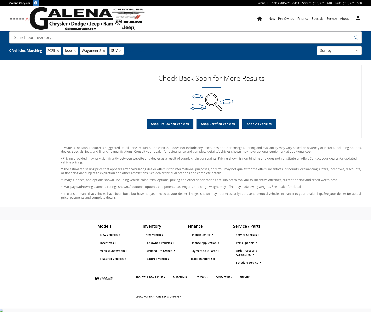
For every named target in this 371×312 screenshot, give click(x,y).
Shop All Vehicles (259, 124)
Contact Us (223, 277)
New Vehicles (109, 234)
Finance (303, 18)
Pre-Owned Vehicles (159, 242)
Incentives (107, 242)
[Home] (19, 19)
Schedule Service (247, 262)
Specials (317, 18)
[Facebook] (36, 3)
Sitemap (245, 277)
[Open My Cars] (357, 18)
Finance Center (201, 234)
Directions (180, 277)
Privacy (201, 277)
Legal (158, 296)
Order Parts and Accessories (246, 252)
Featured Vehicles (112, 258)
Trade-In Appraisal (203, 258)
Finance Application (204, 242)
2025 (51, 50)
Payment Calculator (204, 250)
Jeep (68, 50)
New (272, 18)
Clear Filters (135, 50)
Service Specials (247, 234)
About (344, 18)
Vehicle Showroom (113, 250)
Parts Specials (245, 242)
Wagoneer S (91, 50)
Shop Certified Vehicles (218, 124)
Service (332, 18)
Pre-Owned (286, 18)
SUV (114, 50)
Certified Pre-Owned (159, 250)
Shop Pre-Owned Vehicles (170, 124)
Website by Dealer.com (103, 279)
